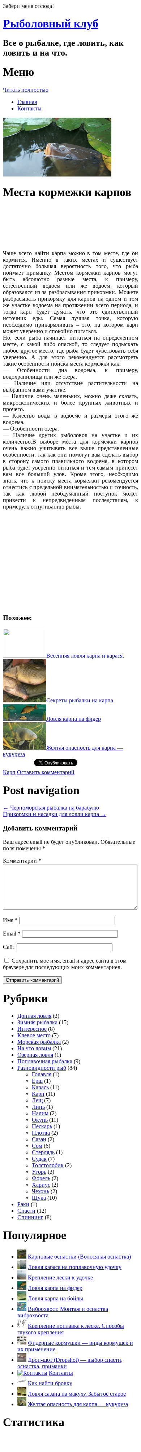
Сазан (39, 1139)
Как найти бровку (50, 1383)
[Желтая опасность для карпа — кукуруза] (21, 1404)
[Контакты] (32, 1373)
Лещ (37, 1100)
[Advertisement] (70, 225)
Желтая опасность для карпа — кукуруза (78, 1404)
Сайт (9, 947)
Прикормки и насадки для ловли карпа (54, 814)
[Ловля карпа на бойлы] (21, 1298)
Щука (39, 1198)
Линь (38, 1107)
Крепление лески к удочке (60, 1277)
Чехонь (40, 1191)
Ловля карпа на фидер (55, 1288)
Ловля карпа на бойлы (55, 1298)
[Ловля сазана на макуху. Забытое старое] (21, 1394)
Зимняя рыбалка (37, 1022)
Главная (27, 102)
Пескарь (42, 1126)
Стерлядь (43, 1152)
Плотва (41, 1133)
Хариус (41, 1185)
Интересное (32, 1029)
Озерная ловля (35, 1055)
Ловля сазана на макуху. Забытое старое (77, 1394)
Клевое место (34, 1035)
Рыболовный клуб (50, 23)
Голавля (41, 1074)
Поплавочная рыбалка (44, 1061)
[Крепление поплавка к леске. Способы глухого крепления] (21, 1326)
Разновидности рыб (41, 1068)
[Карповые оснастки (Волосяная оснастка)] (21, 1256)
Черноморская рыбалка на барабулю (51, 808)
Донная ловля (34, 1016)
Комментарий (22, 861)
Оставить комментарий (45, 772)
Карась (40, 1087)
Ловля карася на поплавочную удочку (74, 1267)
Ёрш (37, 1081)
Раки (23, 1204)
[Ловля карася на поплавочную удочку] (21, 1267)
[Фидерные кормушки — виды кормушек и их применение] (21, 1343)
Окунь (40, 1120)
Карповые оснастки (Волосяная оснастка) (79, 1256)
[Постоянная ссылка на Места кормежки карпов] (57, 174)
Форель (41, 1178)
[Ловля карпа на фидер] (21, 1288)
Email (12, 933)
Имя (10, 920)
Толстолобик (48, 1165)
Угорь (39, 1172)
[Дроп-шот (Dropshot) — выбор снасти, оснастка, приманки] (21, 1360)
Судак (39, 1159)
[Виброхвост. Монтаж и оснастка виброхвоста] (21, 1309)
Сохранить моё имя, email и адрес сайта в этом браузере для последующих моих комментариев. (65, 964)
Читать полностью (25, 90)
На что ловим (34, 1048)
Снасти (26, 1211)
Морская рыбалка (39, 1042)
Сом (37, 1146)
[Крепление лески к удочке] (21, 1277)
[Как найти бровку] (21, 1383)
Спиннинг (30, 1217)
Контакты (29, 108)
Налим (40, 1113)
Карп (9, 772)
